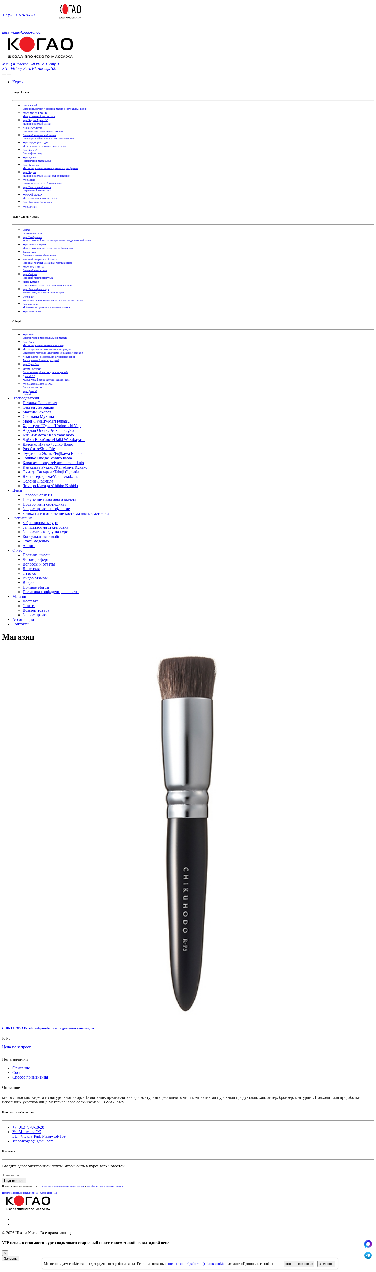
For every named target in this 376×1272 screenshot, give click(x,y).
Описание (21, 1068)
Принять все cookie (299, 1264)
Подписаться (14, 1181)
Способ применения (30, 1077)
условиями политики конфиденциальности (61, 1186)
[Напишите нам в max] (368, 1246)
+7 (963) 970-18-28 (18, 15)
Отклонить (326, 1264)
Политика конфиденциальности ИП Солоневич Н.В (29, 1192)
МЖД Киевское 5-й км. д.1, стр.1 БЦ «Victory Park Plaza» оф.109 (30, 66)
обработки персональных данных (105, 1186)
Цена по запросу (16, 1047)
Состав (18, 1072)
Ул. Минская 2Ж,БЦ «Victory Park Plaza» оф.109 (39, 1134)
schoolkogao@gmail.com (32, 1141)
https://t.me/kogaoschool (21, 32)
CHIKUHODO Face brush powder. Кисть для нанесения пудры (48, 1028)
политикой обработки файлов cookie (196, 1264)
